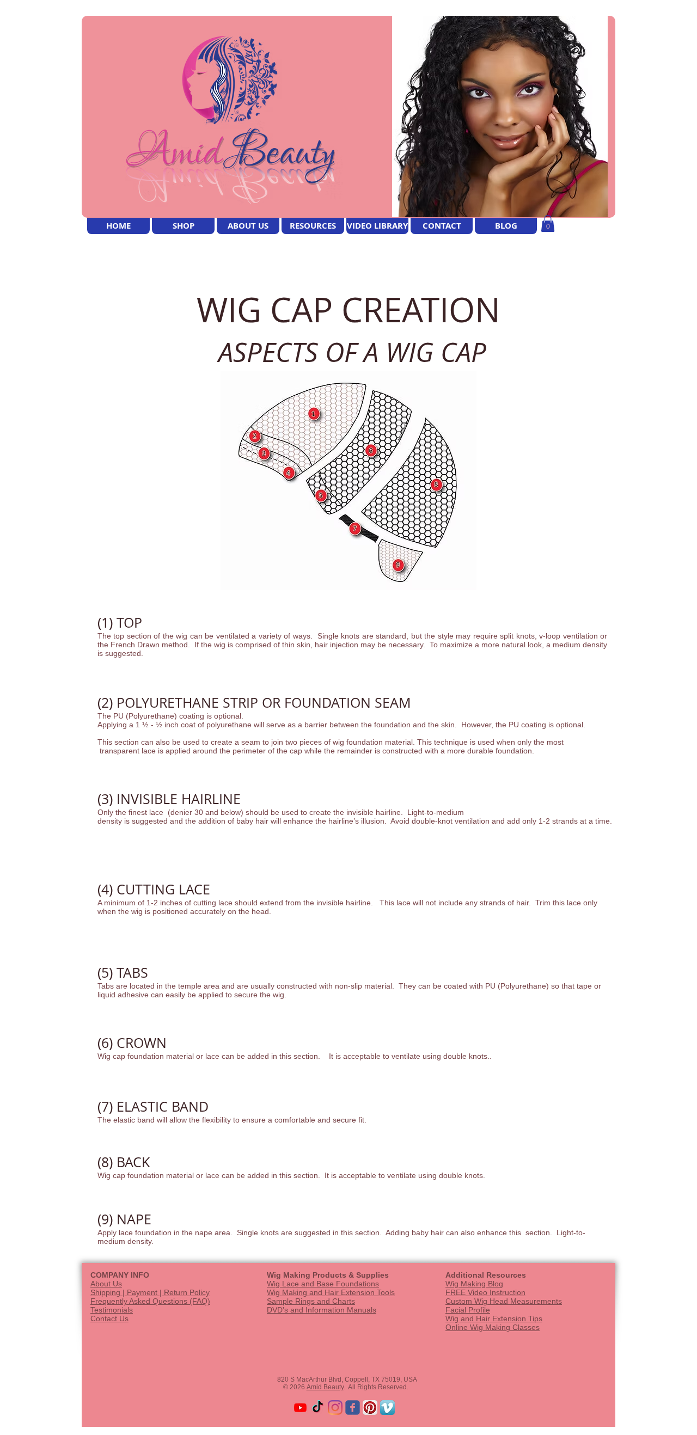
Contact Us (109, 1318)
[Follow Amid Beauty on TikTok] (317, 1407)
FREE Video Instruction (485, 1292)
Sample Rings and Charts (311, 1301)
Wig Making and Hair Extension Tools (331, 1292)
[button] (548, 223)
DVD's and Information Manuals (321, 1309)
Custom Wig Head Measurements (503, 1301)
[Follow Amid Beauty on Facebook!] (352, 1407)
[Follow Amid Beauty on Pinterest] (370, 1407)
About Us (106, 1283)
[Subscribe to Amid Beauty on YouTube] (300, 1407)
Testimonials (111, 1309)
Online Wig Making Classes (492, 1327)
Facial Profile (467, 1309)
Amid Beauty (325, 1387)
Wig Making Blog (474, 1283)
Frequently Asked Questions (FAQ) (150, 1301)
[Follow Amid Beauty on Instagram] (335, 1407)
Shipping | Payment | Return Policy (150, 1292)
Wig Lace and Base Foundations (323, 1283)
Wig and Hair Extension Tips (493, 1318)
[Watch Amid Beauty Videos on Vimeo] (387, 1407)
